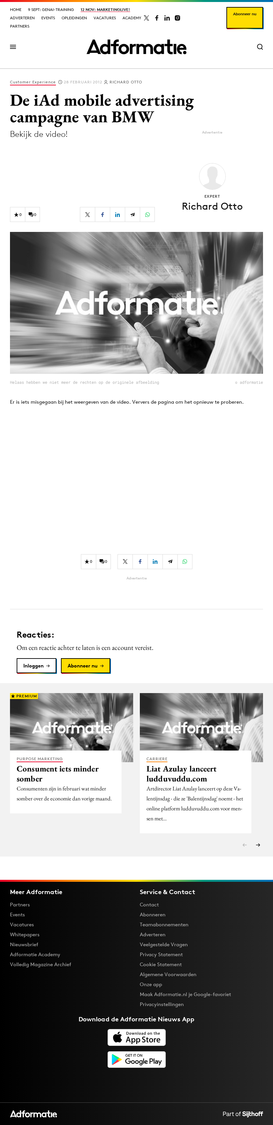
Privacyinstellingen (162, 1004)
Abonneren (152, 914)
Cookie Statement (161, 964)
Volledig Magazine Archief (40, 964)
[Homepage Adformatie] (136, 47)
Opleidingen (74, 17)
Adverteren (22, 17)
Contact (149, 904)
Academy (132, 17)
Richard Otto (126, 81)
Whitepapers (25, 934)
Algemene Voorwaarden (168, 974)
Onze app (151, 984)
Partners (19, 26)
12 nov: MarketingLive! (105, 9)
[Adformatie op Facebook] (156, 18)
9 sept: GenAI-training (51, 9)
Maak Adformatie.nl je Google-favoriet (185, 994)
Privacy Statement (161, 954)
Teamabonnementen (164, 924)
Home (15, 9)
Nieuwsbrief (24, 944)
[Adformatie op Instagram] (177, 18)
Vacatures (105, 17)
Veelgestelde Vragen (164, 944)
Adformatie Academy (35, 954)
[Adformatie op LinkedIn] (167, 18)
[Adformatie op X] (146, 18)
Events (48, 17)
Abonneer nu (244, 13)
